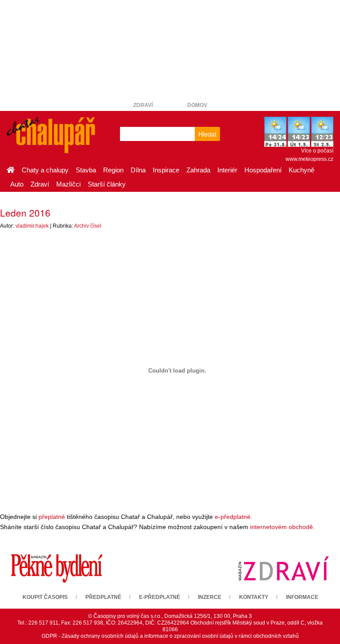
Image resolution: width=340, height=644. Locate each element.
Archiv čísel (87, 226)
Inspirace (166, 170)
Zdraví (143, 105)
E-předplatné (159, 597)
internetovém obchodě (281, 526)
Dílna (138, 170)
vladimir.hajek (32, 226)
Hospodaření (263, 170)
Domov (197, 105)
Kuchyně (301, 170)
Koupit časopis (45, 597)
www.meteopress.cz (309, 159)
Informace (302, 597)
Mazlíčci (68, 184)
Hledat (207, 134)
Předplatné (103, 597)
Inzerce (209, 597)
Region (113, 170)
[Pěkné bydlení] (57, 568)
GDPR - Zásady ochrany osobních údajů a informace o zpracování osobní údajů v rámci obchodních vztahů (170, 636)
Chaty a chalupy (45, 170)
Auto (16, 184)
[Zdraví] (283, 568)
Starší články (107, 184)
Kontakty (253, 597)
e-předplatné (233, 516)
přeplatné (52, 516)
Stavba (86, 170)
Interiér (227, 170)
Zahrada (198, 170)
